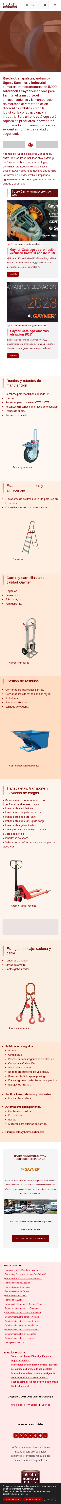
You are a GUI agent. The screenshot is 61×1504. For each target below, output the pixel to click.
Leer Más (13, 274)
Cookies (45, 1404)
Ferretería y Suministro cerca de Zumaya (23, 1278)
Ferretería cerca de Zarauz (17, 1291)
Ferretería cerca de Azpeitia (17, 1287)
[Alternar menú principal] (54, 5)
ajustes (24, 1494)
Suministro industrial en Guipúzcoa (20, 1334)
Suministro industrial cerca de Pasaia (21, 1325)
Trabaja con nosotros (14, 1342)
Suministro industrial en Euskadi (19, 1338)
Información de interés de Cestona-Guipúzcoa (25, 1304)
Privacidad (32, 1404)
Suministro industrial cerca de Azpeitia (22, 1321)
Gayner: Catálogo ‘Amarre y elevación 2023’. (29, 332)
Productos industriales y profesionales (22, 1308)
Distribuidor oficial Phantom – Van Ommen (24, 1270)
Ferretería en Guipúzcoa (16, 1295)
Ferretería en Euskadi (14, 1300)
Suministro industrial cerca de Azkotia (22, 1317)
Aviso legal (17, 1404)
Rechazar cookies (33, 1499)
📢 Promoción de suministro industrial (25, 244)
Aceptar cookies (12, 1499)
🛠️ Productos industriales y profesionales (27, 325)
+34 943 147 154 (33, 1229)
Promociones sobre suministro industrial (23, 1312)
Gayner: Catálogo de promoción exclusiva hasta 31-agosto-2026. (33, 251)
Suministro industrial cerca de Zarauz (22, 1330)
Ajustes (50, 1499)
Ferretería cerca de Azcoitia (17, 1283)
